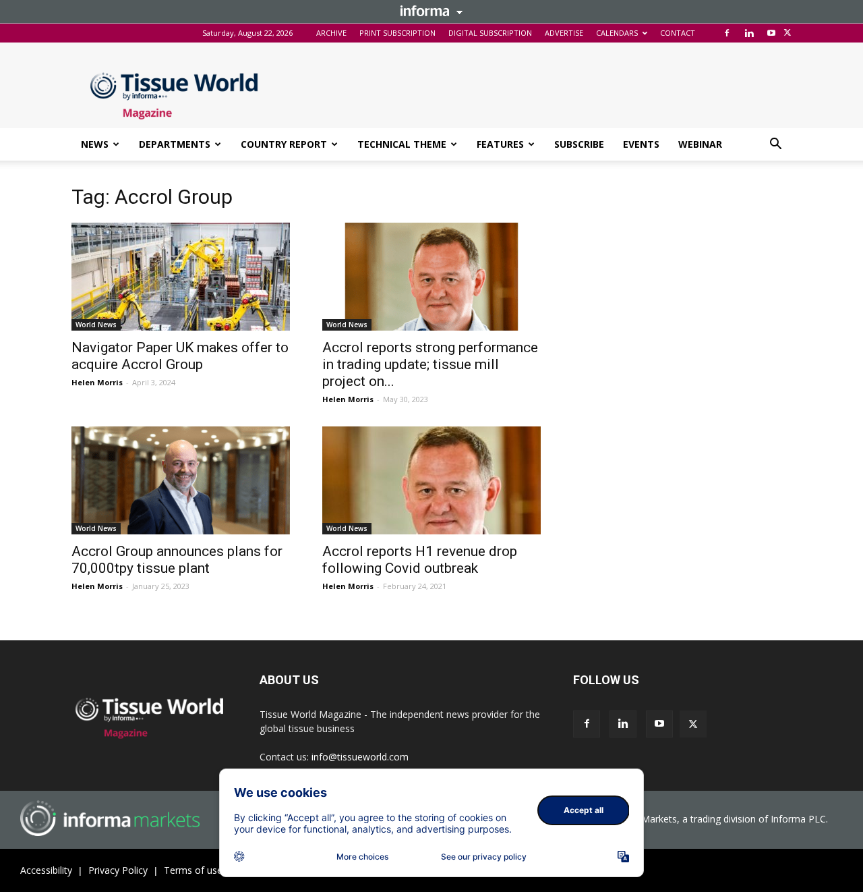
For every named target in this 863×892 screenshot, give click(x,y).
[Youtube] (771, 33)
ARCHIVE (331, 33)
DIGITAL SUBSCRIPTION (490, 33)
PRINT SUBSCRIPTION (397, 33)
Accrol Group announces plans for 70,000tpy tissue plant (176, 559)
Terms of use (193, 870)
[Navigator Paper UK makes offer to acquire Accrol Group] (180, 277)
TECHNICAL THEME (401, 144)
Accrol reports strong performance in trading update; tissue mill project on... (430, 364)
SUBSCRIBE (579, 144)
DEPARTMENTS (174, 144)
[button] (775, 145)
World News (96, 324)
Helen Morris (97, 382)
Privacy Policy (118, 870)
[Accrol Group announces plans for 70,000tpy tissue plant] (180, 480)
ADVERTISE (564, 33)
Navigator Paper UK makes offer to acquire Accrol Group (180, 355)
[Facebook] (727, 33)
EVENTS (641, 144)
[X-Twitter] (787, 33)
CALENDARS (617, 33)
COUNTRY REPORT (284, 144)
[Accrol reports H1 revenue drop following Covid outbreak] (431, 480)
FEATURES (500, 144)
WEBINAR (700, 144)
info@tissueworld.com (360, 756)
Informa (431, 10)
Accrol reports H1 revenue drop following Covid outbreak (419, 559)
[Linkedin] (749, 33)
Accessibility (46, 870)
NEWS (95, 144)
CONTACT (677, 33)
